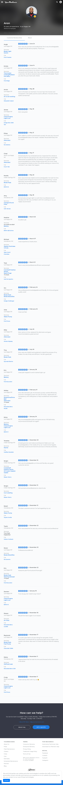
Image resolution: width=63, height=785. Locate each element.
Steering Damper (9, 577)
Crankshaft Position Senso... (9, 468)
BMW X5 (6, 604)
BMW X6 (6, 187)
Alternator (7, 140)
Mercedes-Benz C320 (10, 668)
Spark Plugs (7, 273)
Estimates (7, 758)
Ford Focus (7, 321)
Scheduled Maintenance (11, 761)
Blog (5, 766)
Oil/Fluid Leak (8, 664)
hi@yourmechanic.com (37, 722)
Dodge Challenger (9, 301)
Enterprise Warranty (29, 746)
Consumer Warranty (29, 744)
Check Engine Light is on (8, 117)
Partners (6, 763)
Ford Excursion (8, 381)
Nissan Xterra (7, 477)
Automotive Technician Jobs (50, 744)
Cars (5, 756)
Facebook (45, 753)
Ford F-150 (7, 167)
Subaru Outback (8, 539)
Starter (6, 447)
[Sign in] (60, 2)
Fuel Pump (7, 644)
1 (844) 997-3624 (24, 722)
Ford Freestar (7, 57)
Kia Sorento (7, 559)
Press (5, 746)
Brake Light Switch (7, 52)
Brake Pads (7, 182)
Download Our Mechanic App (50, 746)
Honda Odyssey (8, 341)
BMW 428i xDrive (9, 230)
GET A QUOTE (41, 727)
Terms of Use (26, 754)
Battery (6, 226)
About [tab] (30, 38)
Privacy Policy (27, 749)
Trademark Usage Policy (30, 751)
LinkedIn (44, 755)
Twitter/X (44, 758)
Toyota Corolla (8, 517)
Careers (6, 751)
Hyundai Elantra (8, 361)
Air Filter (6, 620)
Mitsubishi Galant (9, 101)
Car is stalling (8, 493)
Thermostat (7, 73)
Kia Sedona (7, 144)
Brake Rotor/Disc (9, 296)
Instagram (45, 760)
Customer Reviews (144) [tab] (14, 38)
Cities (5, 754)
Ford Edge (7, 80)
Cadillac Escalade (9, 452)
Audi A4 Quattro (8, 279)
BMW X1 (6, 432)
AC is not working (9, 96)
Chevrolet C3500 (8, 648)
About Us (6, 744)
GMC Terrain (7, 208)
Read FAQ (21, 727)
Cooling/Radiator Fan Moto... (9, 75)
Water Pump (8, 316)
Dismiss (6, 780)
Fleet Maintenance (9, 749)
